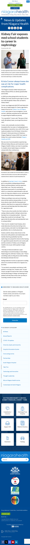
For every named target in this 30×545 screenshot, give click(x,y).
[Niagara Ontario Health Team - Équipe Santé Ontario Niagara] (15, 527)
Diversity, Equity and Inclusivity (12, 345)
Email (5, 299)
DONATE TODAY (15, 5)
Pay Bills (15, 1)
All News (5, 331)
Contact (16, 8)
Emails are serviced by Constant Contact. (11, 315)
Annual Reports (7, 336)
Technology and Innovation (10, 371)
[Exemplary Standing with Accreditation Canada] (15, 481)
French (11, 3)
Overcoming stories (8, 353)
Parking (22, 441)
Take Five (5, 367)
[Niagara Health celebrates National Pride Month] (15, 500)
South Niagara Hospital (9, 362)
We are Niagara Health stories (11, 380)
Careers (17, 3)
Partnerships (6, 358)
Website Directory (22, 427)
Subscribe (15, 320)
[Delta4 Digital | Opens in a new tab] (9, 531)
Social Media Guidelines (22, 510)
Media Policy (13, 510)
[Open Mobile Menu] (28, 1)
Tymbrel (9, 536)
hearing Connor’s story (15, 181)
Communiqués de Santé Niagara (12, 384)
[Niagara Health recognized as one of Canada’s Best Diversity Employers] (15, 470)
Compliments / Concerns (8, 413)
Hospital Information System (11, 349)
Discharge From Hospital (22, 413)
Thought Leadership (8, 376)
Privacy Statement (5, 510)
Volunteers (7, 441)
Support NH (7, 427)
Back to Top (3, 516)
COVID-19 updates (8, 340)
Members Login (5, 513)
